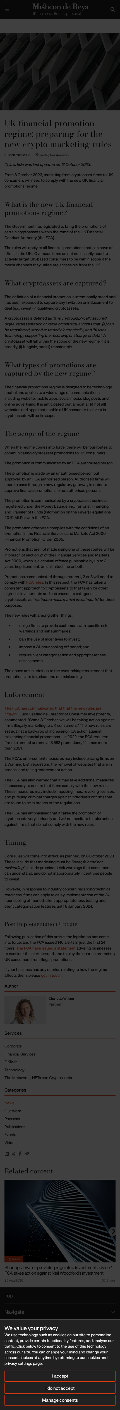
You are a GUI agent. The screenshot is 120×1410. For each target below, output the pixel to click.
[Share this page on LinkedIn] (6, 1153)
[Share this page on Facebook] (20, 1153)
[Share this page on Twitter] (13, 1153)
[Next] (113, 1231)
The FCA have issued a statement (46, 948)
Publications (14, 1127)
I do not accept (60, 1388)
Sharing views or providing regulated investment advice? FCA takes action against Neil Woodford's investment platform (58, 1273)
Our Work (12, 1111)
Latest (18, 23)
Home (4, 23)
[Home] (60, 9)
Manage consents (60, 1400)
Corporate (13, 1046)
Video (9, 1142)
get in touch (51, 975)
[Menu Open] (7, 9)
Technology (14, 1070)
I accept (60, 1376)
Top (8, 1295)
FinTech (11, 1062)
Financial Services (19, 1054)
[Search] (112, 9)
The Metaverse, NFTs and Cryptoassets (38, 1077)
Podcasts (12, 1119)
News (9, 1103)
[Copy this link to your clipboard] (27, 1153)
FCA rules (34, 582)
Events (10, 1134)
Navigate (14, 1311)
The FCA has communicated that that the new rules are (53, 711)
